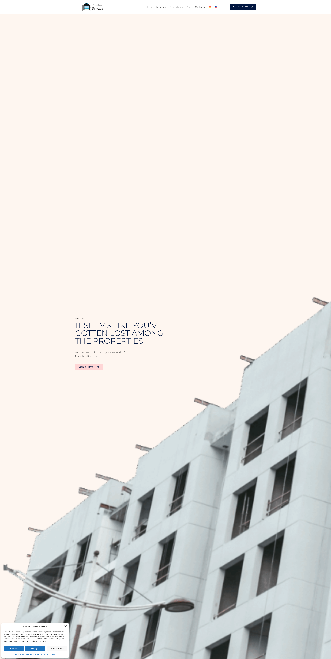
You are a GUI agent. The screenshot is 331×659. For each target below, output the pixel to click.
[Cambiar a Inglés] (216, 7)
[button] (65, 626)
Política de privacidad (38, 654)
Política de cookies (22, 654)
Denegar (35, 648)
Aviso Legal (51, 654)
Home (149, 7)
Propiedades (176, 7)
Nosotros (161, 7)
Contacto (200, 7)
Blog (188, 7)
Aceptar (14, 648)
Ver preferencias (57, 648)
